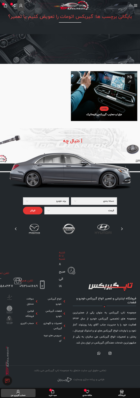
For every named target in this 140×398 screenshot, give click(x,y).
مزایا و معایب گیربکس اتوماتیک (104, 114)
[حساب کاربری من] (20, 5)
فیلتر (32, 210)
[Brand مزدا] (34, 229)
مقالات (104, 108)
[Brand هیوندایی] (103, 229)
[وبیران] (65, 379)
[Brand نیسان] (69, 229)
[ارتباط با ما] (7, 381)
